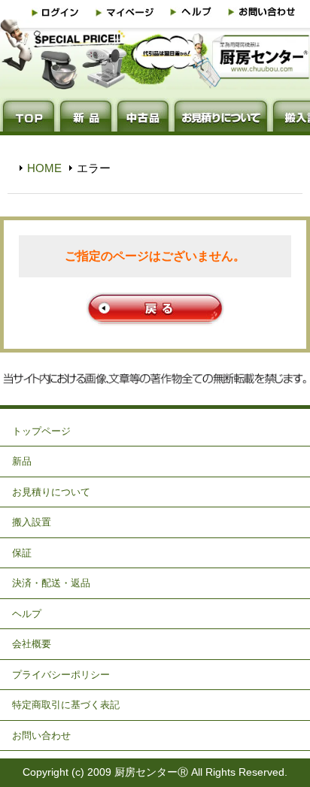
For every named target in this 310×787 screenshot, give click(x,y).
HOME (44, 168)
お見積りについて (51, 492)
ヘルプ (26, 613)
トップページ (41, 431)
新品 (22, 461)
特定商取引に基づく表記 (66, 704)
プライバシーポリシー (61, 674)
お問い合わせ (41, 735)
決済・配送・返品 (51, 583)
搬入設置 (31, 522)
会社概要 (31, 643)
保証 (22, 552)
